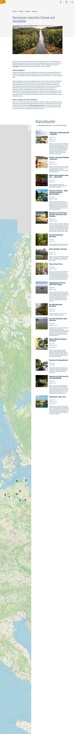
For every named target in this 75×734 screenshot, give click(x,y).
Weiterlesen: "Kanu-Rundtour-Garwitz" (53, 255)
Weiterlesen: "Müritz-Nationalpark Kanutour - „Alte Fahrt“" (53, 181)
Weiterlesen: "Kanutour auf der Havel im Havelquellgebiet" (53, 384)
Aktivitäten (21, 11)
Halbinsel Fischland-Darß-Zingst (37, 105)
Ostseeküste (16, 66)
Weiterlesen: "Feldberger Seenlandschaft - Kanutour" (53, 143)
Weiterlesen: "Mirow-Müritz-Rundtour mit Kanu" (53, 348)
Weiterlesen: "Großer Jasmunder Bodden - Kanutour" (53, 164)
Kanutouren (34, 11)
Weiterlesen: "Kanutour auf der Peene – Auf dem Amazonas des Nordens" (53, 221)
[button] (9, 496)
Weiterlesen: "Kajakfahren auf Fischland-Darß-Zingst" (53, 291)
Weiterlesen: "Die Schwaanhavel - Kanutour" (53, 240)
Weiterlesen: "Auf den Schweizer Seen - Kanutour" (53, 327)
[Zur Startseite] (3, 2)
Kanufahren (27, 11)
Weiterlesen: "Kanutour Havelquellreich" (53, 366)
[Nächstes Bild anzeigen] (60, 40)
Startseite (15, 11)
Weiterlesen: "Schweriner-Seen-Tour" (53, 405)
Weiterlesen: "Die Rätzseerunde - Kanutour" (53, 309)
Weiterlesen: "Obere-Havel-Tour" (53, 271)
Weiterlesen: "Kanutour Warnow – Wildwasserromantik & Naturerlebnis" (53, 199)
